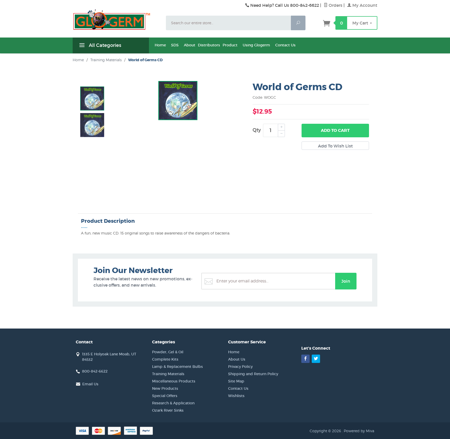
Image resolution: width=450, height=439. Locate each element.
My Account (364, 5)
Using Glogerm (256, 45)
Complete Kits (165, 359)
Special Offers (164, 395)
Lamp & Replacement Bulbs (177, 366)
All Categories (104, 45)
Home (160, 45)
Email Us (90, 384)
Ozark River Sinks (168, 410)
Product (230, 45)
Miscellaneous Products (173, 381)
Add (335, 130)
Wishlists (236, 395)
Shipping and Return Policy (253, 374)
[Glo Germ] (116, 19)
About (189, 45)
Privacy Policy (240, 366)
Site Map (236, 381)
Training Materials (168, 374)
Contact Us (285, 45)
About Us (236, 359)
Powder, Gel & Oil (167, 352)
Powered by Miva (359, 431)
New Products (165, 388)
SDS (175, 45)
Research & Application (173, 403)
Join (345, 281)
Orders (335, 5)
